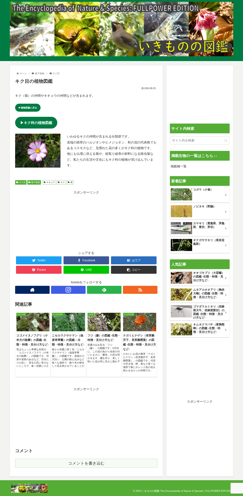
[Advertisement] (86, 220)
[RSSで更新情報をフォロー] (140, 290)
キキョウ (50, 182)
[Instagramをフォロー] (68, 290)
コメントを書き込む (86, 463)
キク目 (22, 182)
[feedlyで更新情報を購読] (104, 290)
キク (62, 182)
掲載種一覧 (179, 166)
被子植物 (35, 182)
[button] (226, 140)
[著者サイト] (32, 290)
